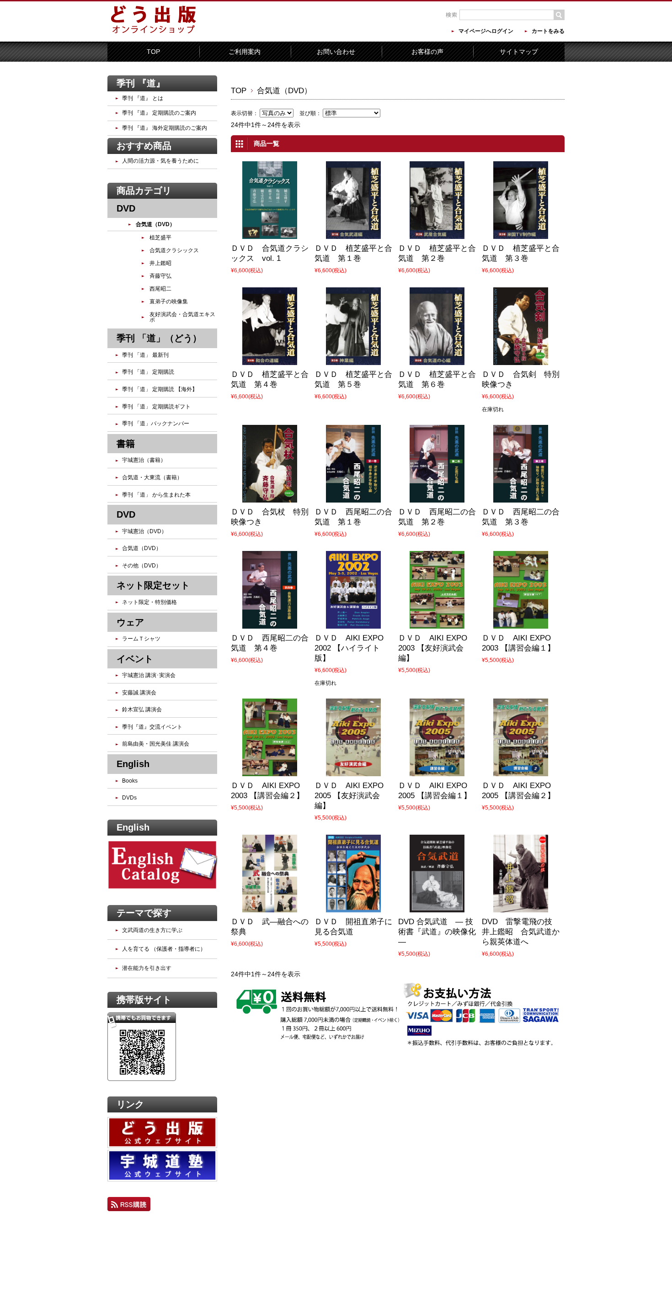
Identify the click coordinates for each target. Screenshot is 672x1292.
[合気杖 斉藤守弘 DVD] (270, 496)
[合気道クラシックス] (270, 232)
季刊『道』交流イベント (152, 727)
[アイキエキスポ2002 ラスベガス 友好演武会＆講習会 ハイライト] (353, 622)
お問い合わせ (336, 51)
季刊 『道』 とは (142, 98)
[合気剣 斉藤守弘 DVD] (521, 358)
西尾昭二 (160, 289)
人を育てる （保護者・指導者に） (164, 949)
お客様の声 (427, 51)
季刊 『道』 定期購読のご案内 (159, 113)
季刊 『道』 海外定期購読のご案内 (164, 128)
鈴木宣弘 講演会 (142, 709)
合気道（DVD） (155, 224)
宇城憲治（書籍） (144, 460)
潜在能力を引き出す (146, 968)
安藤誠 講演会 (139, 692)
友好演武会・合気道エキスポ (182, 317)
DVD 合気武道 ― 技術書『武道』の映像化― (437, 931)
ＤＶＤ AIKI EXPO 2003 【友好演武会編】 (432, 648)
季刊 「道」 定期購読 (148, 372)
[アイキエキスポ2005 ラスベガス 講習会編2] (521, 770)
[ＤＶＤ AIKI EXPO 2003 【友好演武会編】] (437, 622)
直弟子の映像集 (168, 301)
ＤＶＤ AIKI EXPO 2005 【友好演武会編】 (349, 795)
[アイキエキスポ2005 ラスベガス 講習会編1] (437, 770)
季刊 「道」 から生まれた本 (156, 495)
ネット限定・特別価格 (149, 602)
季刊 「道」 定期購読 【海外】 (159, 389)
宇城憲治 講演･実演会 (149, 675)
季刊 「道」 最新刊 (145, 355)
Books (130, 781)
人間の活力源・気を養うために (160, 161)
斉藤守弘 (160, 276)
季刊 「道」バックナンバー (155, 423)
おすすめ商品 (144, 146)
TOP (153, 51)
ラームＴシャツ (141, 638)
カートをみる (548, 31)
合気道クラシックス (174, 250)
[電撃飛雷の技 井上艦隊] (521, 906)
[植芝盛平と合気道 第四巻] (270, 358)
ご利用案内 (245, 51)
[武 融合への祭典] (270, 906)
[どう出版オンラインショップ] (153, 33)
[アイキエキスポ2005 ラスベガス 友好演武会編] (353, 770)
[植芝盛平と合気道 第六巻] (437, 358)
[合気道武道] (437, 906)
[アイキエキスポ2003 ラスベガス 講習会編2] (270, 770)
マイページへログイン (486, 31)
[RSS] (128, 1205)
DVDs (129, 797)
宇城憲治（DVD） (144, 531)
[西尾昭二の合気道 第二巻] (437, 496)
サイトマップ (519, 51)
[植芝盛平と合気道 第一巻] (353, 232)
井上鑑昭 (160, 263)
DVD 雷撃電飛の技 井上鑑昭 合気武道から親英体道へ (521, 931)
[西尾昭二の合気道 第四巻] (270, 622)
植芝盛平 (160, 237)
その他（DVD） (141, 565)
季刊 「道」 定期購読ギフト (156, 406)
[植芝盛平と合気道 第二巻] (437, 232)
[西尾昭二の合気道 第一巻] (353, 496)
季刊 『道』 (141, 83)
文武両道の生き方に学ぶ (152, 930)
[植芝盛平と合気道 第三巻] (521, 232)
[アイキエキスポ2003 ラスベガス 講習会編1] (521, 622)
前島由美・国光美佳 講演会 (155, 744)
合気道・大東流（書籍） (152, 477)
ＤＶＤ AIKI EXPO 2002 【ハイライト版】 (349, 648)
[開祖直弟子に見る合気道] (353, 906)
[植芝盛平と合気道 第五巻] (353, 358)
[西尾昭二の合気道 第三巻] (521, 496)
